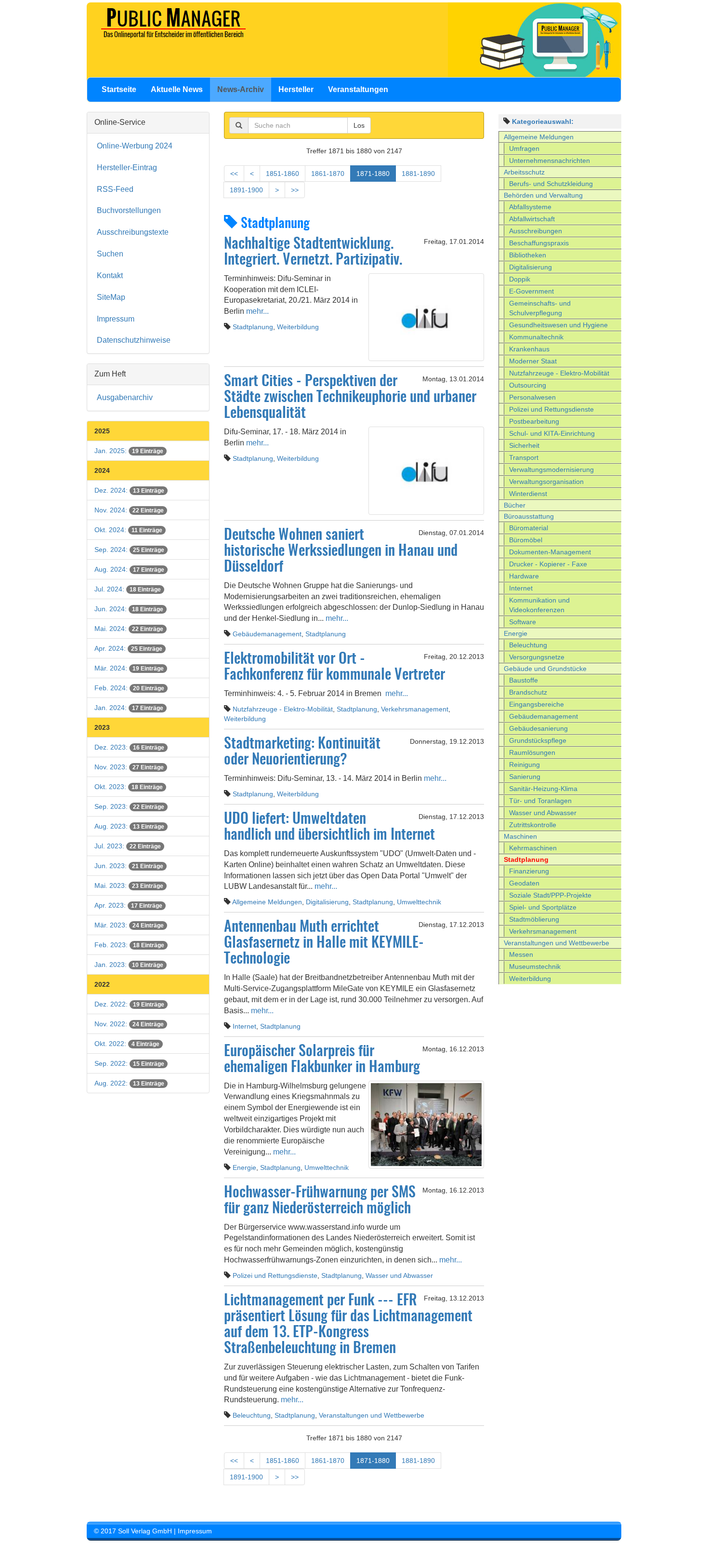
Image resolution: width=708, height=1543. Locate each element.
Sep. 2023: (129, 806)
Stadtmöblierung (534, 919)
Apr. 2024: (128, 648)
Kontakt (110, 275)
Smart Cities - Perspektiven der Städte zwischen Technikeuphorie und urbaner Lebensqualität (350, 398)
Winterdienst (528, 493)
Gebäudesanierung (538, 728)
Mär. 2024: (129, 668)
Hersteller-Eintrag (127, 167)
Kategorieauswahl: (543, 121)
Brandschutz (528, 692)
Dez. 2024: (129, 490)
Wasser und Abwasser (399, 1275)
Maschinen (520, 836)
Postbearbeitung (534, 421)
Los (359, 125)
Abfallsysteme (530, 207)
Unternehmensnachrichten (549, 160)
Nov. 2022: (129, 1024)
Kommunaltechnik (536, 337)
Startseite (119, 89)
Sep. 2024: (129, 549)
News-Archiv (240, 89)
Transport (523, 457)
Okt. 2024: (128, 530)
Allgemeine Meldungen (267, 902)
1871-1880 (373, 173)
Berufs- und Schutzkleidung (551, 184)
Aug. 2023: (129, 826)
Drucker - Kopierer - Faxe (548, 564)
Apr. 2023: (128, 905)
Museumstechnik (535, 966)
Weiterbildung (298, 327)
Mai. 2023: (128, 885)
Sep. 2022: (129, 1063)
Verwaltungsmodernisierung (551, 469)
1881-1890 (418, 173)
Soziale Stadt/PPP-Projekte (550, 895)
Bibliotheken (527, 255)
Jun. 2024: (128, 609)
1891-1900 (246, 190)
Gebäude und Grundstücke (545, 668)
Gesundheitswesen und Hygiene (558, 325)
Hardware (524, 576)
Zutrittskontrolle (532, 825)
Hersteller (296, 89)
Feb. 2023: (129, 945)
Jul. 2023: (127, 846)
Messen (521, 954)
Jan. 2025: (128, 451)
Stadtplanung (253, 327)
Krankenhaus (529, 349)
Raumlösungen (532, 752)
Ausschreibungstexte (133, 232)
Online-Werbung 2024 (134, 146)
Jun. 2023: (128, 866)
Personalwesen (532, 397)
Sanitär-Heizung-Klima (543, 788)
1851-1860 (282, 173)
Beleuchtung (252, 1415)
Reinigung (524, 764)
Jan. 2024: (128, 707)
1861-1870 (327, 173)
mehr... (256, 311)
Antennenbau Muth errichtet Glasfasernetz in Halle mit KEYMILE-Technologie (324, 943)
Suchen (110, 254)
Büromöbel (525, 540)
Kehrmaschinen (533, 848)
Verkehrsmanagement (414, 709)
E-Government (531, 291)
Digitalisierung (327, 902)
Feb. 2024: (129, 688)
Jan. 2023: (128, 964)
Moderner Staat (533, 361)
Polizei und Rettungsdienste (275, 1275)
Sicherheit (524, 445)
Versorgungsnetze (536, 657)
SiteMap (111, 297)
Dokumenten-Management (550, 552)
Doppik (519, 279)
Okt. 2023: (128, 787)
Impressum (115, 319)
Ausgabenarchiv (125, 397)
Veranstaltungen (358, 89)
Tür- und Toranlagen (540, 801)
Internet (244, 1026)
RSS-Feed (115, 189)
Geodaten (524, 883)
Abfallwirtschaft (532, 219)
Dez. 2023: (129, 747)
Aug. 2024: (129, 569)
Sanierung (524, 776)
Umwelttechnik (419, 902)
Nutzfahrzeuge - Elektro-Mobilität (283, 709)
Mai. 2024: (128, 628)
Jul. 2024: (127, 589)
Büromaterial (528, 528)
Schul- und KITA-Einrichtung (552, 433)
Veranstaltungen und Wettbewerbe (371, 1415)
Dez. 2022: (129, 1004)
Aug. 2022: (129, 1083)
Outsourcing (527, 385)
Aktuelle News (177, 89)
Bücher (514, 505)
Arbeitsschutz (524, 172)
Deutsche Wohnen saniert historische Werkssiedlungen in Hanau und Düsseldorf (341, 551)
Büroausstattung (529, 516)
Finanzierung (529, 871)
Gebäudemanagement (267, 634)
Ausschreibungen (535, 231)
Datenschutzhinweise (133, 340)
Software (522, 622)
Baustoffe (523, 680)
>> (295, 190)
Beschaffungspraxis (539, 243)
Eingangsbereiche (536, 704)
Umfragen (524, 148)
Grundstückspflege (537, 740)
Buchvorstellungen (129, 210)
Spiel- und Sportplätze (543, 907)
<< (234, 173)
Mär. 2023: (129, 925)
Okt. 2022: (126, 1043)
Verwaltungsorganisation (546, 481)
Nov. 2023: (129, 767)
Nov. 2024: (129, 510)
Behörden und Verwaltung (543, 195)
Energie (244, 1167)
